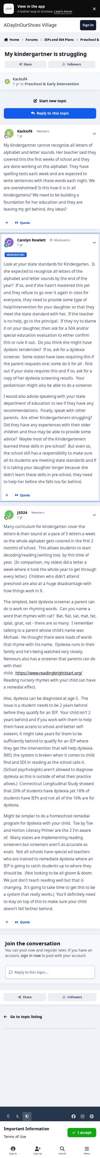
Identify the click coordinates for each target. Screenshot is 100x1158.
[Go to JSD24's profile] (9, 514)
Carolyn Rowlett (31, 240)
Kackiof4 (20, 79)
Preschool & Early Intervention (52, 83)
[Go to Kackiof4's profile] (7, 81)
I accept (85, 1132)
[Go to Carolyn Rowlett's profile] (9, 242)
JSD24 (22, 512)
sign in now (31, 955)
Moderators (61, 240)
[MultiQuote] (7, 223)
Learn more (10, 8)
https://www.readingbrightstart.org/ (48, 673)
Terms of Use (15, 1136)
